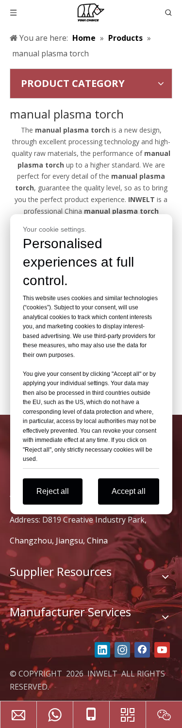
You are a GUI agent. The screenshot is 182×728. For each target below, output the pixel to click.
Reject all (52, 491)
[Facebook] (142, 650)
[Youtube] (162, 650)
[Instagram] (122, 650)
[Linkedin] (102, 650)
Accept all (129, 491)
